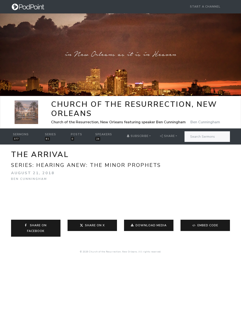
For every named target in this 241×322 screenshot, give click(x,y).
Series (50, 136)
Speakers (103, 136)
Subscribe (139, 136)
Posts (76, 136)
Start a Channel (205, 6)
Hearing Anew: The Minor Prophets (98, 165)
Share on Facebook (37, 228)
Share (169, 136)
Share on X (95, 225)
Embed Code (207, 225)
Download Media (151, 225)
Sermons (21, 136)
